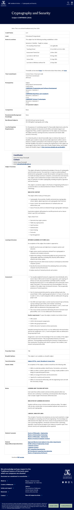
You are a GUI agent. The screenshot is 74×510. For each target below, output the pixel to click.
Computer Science (33, 445)
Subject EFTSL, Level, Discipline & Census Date (41, 361)
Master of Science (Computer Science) (39, 438)
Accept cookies (53, 505)
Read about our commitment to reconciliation (14, 476)
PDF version (20, 457)
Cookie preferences (66, 505)
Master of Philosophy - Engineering (38, 437)
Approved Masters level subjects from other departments (44, 442)
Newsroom (4, 492)
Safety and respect (6, 488)
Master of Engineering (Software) (37, 453)
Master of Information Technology (38, 435)
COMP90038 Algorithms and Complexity (37, 94)
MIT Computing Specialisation (36, 449)
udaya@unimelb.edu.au (24, 164)
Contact (3, 495)
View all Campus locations (32, 495)
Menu (72, 4)
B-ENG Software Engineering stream (38, 444)
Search (68, 4)
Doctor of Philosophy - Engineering (38, 433)
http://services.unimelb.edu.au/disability (53, 147)
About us (3, 481)
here (40, 70)
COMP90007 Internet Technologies (36, 99)
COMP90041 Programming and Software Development (41, 88)
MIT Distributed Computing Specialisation (40, 451)
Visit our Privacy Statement (13, 508)
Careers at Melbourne (7, 484)
